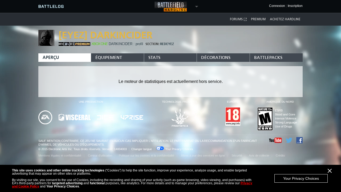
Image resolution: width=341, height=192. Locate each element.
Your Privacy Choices (301, 178)
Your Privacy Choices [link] (179, 149)
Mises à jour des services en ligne (203, 155)
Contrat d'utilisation (100, 155)
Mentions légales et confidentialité (59, 155)
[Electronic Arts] (45, 117)
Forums (236, 19)
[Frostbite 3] (179, 118)
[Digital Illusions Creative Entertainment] (105, 117)
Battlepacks (268, 57)
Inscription (295, 6)
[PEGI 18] (232, 116)
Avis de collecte (259, 155)
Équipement (108, 57)
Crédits (280, 155)
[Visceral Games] (75, 118)
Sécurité (237, 155)
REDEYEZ (167, 44)
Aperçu (51, 57)
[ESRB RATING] (265, 119)
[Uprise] (132, 118)
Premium (258, 19)
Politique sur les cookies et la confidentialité (146, 155)
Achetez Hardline (285, 19)
